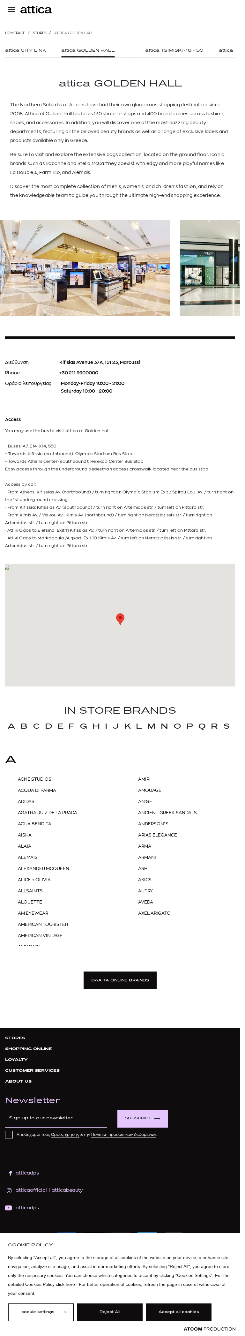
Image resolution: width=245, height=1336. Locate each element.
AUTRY (145, 891)
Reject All (110, 1312)
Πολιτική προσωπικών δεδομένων (123, 1135)
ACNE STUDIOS (34, 779)
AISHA (25, 835)
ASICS (145, 879)
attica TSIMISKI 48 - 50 (174, 51)
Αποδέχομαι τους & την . (87, 1135)
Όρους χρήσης (65, 1135)
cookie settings (37, 1312)
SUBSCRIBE (138, 1118)
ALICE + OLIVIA (34, 879)
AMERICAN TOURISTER (43, 924)
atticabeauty (65, 1190)
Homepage (15, 33)
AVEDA (145, 902)
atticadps (27, 1173)
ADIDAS (26, 801)
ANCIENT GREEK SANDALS (167, 812)
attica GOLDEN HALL (88, 51)
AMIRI (144, 779)
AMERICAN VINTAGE (40, 935)
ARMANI (147, 857)
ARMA (144, 846)
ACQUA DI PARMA (37, 790)
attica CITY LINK (25, 51)
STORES (40, 33)
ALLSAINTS (30, 891)
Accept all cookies (179, 1312)
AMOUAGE (149, 790)
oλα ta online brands (120, 980)
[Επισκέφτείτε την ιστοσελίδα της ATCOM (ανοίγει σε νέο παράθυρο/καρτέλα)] (209, 1329)
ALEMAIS (28, 857)
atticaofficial (31, 1190)
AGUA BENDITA (34, 824)
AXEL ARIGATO (154, 913)
